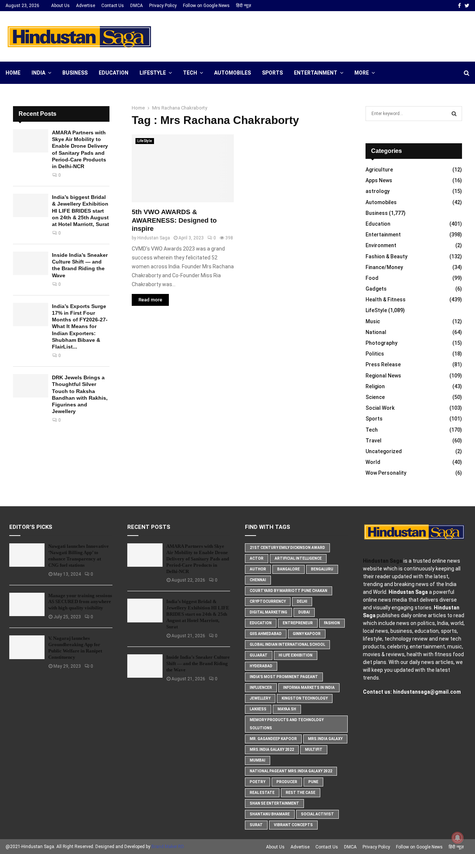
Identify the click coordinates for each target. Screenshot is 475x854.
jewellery (260, 698)
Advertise (85, 5)
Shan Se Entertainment (274, 803)
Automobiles (232, 73)
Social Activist (317, 814)
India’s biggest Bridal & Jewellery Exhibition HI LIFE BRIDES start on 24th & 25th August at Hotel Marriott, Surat (80, 210)
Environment (381, 245)
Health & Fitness (386, 299)
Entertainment (315, 73)
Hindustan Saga (153, 238)
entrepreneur (298, 623)
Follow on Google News (206, 5)
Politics (375, 354)
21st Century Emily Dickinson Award (287, 548)
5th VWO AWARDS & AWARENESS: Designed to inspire (174, 220)
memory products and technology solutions (287, 724)
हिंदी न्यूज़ (243, 5)
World (373, 462)
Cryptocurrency (268, 601)
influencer (261, 688)
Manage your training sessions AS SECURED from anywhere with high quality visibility (80, 602)
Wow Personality (386, 473)
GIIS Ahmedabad (266, 634)
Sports (272, 73)
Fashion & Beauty (386, 256)
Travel (373, 441)
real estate (262, 793)
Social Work (380, 408)
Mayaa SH (287, 709)
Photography (381, 343)
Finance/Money (384, 267)
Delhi (302, 601)
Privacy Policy (163, 5)
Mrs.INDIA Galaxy (325, 739)
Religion (375, 386)
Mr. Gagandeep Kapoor (273, 739)
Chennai (258, 580)
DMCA (136, 5)
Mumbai (257, 760)
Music (373, 321)
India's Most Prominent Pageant (284, 677)
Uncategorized (384, 451)
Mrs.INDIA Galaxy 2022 (272, 749)
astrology (378, 191)
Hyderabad (261, 666)
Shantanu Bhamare (270, 814)
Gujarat (259, 655)
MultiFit (313, 749)
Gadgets (376, 289)
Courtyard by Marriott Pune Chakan (288, 591)
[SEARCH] (454, 113)
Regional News (383, 376)
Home (13, 73)
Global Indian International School (287, 644)
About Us (60, 5)
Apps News (379, 180)
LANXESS (258, 709)
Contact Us (112, 5)
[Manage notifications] (457, 838)
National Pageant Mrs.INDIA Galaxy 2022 (291, 771)
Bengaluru (322, 569)
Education (113, 73)
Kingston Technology (305, 698)
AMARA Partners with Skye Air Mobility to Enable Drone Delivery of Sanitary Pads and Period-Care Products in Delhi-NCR (197, 558)
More (361, 73)
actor (256, 558)
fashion (332, 623)
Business (75, 73)
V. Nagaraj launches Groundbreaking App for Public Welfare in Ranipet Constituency (75, 647)
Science (375, 397)
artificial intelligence (298, 558)
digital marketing (268, 612)
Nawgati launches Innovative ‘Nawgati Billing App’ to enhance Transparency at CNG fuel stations (78, 555)
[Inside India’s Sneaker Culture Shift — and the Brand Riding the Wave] (30, 263)
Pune (313, 782)
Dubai (304, 612)
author (258, 569)
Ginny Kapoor (307, 634)
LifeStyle (153, 73)
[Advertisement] (334, 35)
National (376, 332)
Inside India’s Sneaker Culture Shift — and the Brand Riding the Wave (198, 663)
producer (286, 782)
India (38, 73)
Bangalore (288, 569)
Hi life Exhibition (295, 655)
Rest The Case (300, 793)
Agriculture (379, 170)
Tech (190, 73)
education (261, 623)
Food (372, 278)
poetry (257, 782)
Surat (256, 825)
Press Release (383, 364)
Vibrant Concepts (293, 825)
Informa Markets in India (309, 688)
